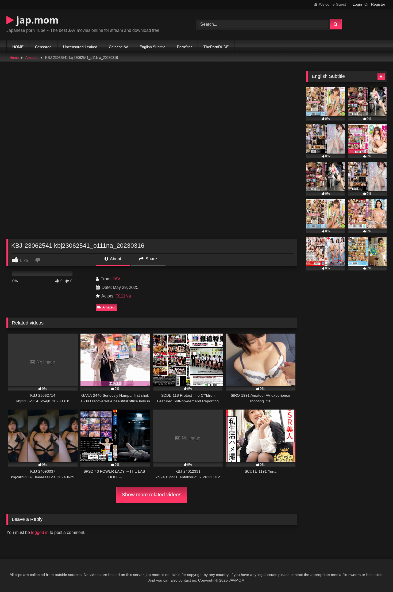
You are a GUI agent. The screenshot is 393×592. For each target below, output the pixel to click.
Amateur (31, 58)
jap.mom (36, 19)
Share (150, 259)
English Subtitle (152, 47)
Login (357, 4)
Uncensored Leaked (80, 47)
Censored (43, 47)
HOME (18, 47)
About (115, 259)
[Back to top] (376, 576)
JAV (116, 279)
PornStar (184, 47)
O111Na (123, 296)
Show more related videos (152, 494)
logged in (40, 532)
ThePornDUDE (216, 47)
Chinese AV (118, 47)
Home (14, 58)
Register (378, 4)
